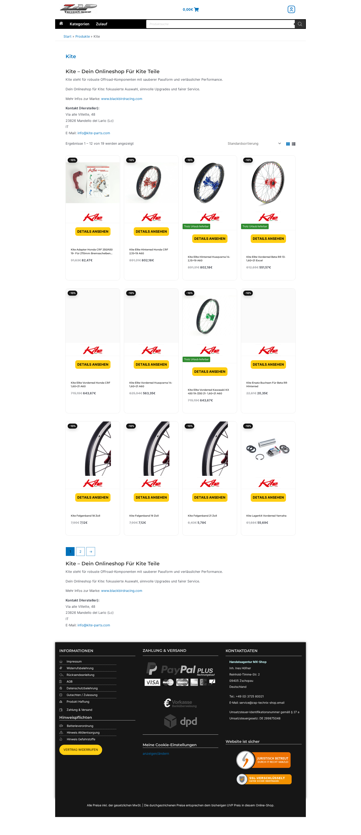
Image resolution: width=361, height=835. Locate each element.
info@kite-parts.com (94, 133)
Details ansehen (92, 231)
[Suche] (300, 24)
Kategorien (79, 24)
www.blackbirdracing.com (121, 99)
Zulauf (101, 24)
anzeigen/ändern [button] (156, 753)
